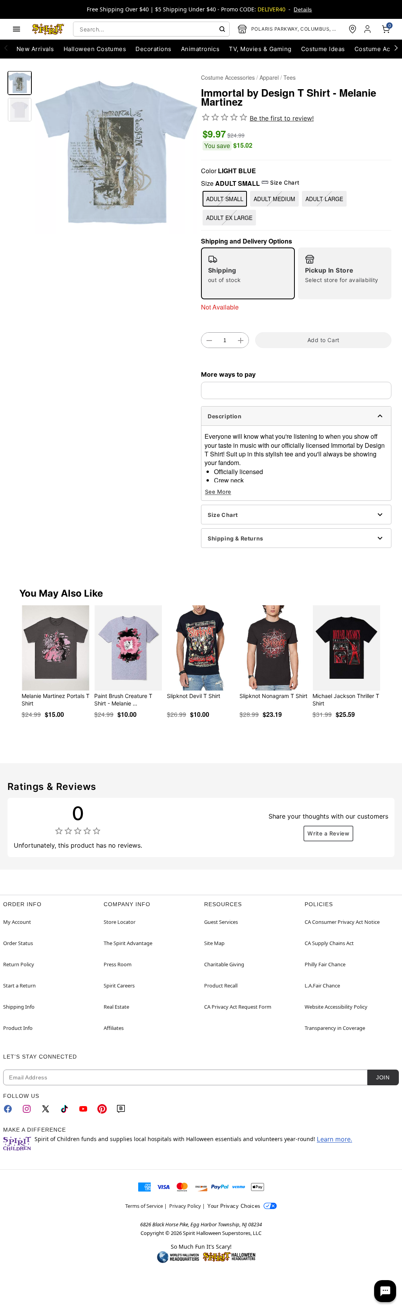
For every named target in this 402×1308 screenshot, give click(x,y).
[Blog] (121, 1109)
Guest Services (221, 921)
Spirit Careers (119, 985)
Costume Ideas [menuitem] (323, 49)
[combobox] (151, 29)
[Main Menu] (16, 29)
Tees (289, 77)
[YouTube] (83, 1109)
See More (218, 491)
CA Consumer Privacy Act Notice (342, 921)
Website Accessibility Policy (336, 1006)
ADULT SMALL (224, 199)
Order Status (18, 943)
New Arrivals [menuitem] (35, 49)
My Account (17, 921)
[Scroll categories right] (396, 47)
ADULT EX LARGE (229, 218)
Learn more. (334, 1139)
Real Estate (116, 1006)
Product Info (18, 1027)
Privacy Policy (185, 1205)
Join (382, 1077)
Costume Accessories (228, 77)
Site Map (214, 943)
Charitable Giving (224, 964)
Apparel (269, 77)
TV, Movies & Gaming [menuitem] (260, 49)
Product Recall (221, 985)
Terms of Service (144, 1205)
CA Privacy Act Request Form (237, 1006)
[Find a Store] (352, 29)
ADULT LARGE (324, 199)
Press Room (118, 964)
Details (303, 9)
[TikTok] (64, 1109)
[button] (116, 152)
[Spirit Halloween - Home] (48, 29)
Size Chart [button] (284, 182)
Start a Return (19, 985)
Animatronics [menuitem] (200, 49)
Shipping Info (19, 1006)
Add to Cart (323, 340)
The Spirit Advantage (128, 943)
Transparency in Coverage (335, 1027)
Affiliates (114, 1027)
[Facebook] (8, 1109)
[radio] (248, 273)
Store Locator (119, 921)
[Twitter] (45, 1109)
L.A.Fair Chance (322, 985)
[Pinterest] (102, 1109)
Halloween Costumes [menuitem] (95, 49)
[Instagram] (26, 1109)
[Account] (368, 29)
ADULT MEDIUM (274, 199)
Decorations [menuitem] (153, 49)
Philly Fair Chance (325, 964)
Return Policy (18, 964)
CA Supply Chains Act (329, 943)
